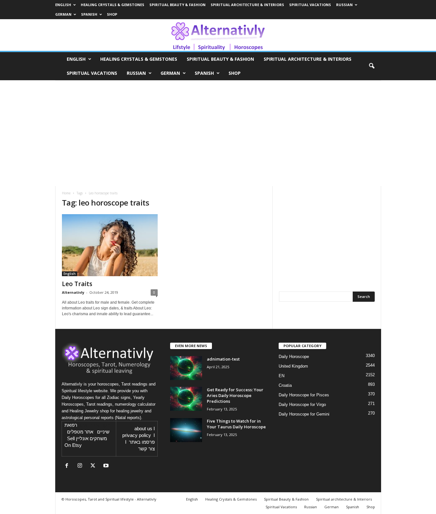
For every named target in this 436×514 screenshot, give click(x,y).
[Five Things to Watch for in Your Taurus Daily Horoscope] (186, 430)
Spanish (89, 14)
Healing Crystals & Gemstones (112, 4)
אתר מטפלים (80, 431)
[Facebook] (68, 466)
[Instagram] (81, 466)
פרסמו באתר (142, 442)
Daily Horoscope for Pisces (304, 395)
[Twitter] (94, 466)
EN (281, 375)
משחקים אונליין (91, 438)
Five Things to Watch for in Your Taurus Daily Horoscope (236, 424)
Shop (112, 14)
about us (143, 428)
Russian (344, 4)
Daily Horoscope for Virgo (302, 404)
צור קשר (146, 448)
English (63, 4)
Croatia (285, 385)
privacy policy (136, 435)
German (63, 14)
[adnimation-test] (186, 368)
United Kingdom (293, 366)
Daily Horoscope (294, 356)
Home (66, 193)
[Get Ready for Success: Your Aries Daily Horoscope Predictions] (186, 399)
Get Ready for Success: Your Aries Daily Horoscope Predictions (235, 395)
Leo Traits (77, 284)
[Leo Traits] (110, 245)
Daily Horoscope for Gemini (304, 414)
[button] (372, 66)
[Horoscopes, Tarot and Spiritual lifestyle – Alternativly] (218, 35)
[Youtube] (107, 466)
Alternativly (73, 292)
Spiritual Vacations (310, 4)
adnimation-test (223, 359)
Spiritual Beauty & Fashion (177, 4)
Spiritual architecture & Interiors (247, 4)
